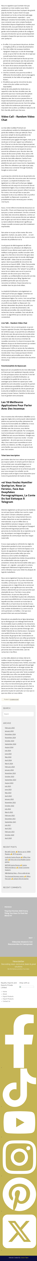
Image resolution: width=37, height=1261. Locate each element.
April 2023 (8, 796)
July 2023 (8, 786)
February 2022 (10, 815)
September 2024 (10, 744)
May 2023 (8, 793)
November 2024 (10, 738)
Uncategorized (14, 699)
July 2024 (8, 751)
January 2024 (9, 770)
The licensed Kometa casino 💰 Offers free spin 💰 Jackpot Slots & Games (18, 877)
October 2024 (9, 741)
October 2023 (9, 777)
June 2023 (8, 790)
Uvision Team (24, 1257)
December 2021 (10, 819)
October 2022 (9, 806)
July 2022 (8, 809)
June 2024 (8, 754)
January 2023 (9, 799)
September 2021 (10, 822)
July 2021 (8, 825)
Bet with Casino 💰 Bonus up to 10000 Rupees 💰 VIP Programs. (18, 853)
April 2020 (8, 838)
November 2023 (10, 773)
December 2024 (10, 734)
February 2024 (10, 767)
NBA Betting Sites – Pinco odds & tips (17, 873)
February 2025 (10, 728)
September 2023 (10, 780)
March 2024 (9, 764)
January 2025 (9, 731)
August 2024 (9, 747)
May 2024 (8, 757)
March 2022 (9, 812)
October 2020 (9, 835)
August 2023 (9, 783)
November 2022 (10, 803)
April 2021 (8, 828)
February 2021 (10, 832)
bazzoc (3, 469)
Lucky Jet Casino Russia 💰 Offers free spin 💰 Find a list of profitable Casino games (17, 859)
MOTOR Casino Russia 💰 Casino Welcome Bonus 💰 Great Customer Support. (17, 867)
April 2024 (8, 760)
